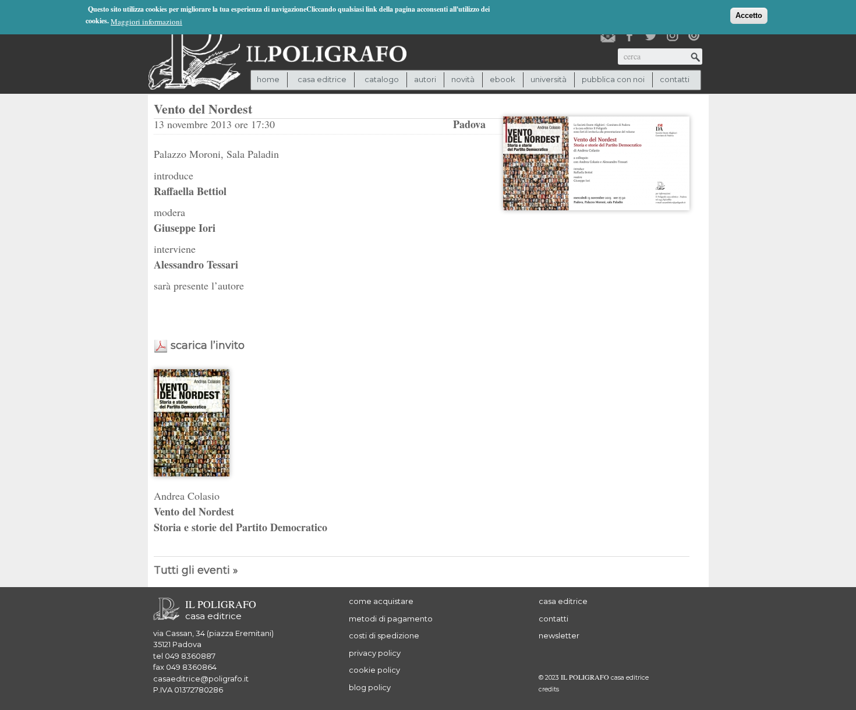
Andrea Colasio (187, 496)
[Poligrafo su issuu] (694, 35)
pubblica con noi (613, 79)
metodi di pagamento (391, 618)
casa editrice (563, 601)
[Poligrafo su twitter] (651, 35)
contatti (674, 79)
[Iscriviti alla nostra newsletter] (608, 35)
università (548, 79)
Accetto (748, 15)
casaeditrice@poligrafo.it (201, 678)
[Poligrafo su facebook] (629, 35)
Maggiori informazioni (146, 21)
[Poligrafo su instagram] (672, 35)
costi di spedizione (384, 635)
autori (425, 79)
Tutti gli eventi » (196, 570)
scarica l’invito (208, 345)
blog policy (370, 687)
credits (549, 689)
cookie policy (374, 669)
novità (463, 79)
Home (268, 79)
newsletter (559, 635)
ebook (502, 79)
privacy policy (375, 653)
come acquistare (381, 601)
